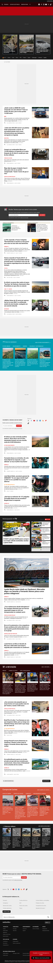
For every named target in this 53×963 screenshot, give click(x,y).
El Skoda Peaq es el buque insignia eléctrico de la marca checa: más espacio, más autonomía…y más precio (8, 811)
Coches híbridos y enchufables (42, 900)
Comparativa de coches (41, 905)
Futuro (20, 908)
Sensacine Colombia (26, 955)
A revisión (9, 667)
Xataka (4, 928)
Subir (46, 922)
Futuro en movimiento (10, 341)
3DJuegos (15, 928)
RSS (43, 420)
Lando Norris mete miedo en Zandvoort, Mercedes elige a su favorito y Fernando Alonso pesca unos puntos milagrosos (24, 591)
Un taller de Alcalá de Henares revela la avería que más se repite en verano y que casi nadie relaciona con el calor (45, 687)
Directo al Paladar (36, 928)
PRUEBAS (6, 4)
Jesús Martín (10, 774)
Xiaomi (24, 57)
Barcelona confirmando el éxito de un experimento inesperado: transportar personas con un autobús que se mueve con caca (45, 363)
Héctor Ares (10, 277)
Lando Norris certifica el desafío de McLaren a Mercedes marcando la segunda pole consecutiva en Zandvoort (16, 645)
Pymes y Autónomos (16, 943)
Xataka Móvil (5, 930)
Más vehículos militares (44, 826)
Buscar (48, 917)
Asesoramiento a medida (39, 793)
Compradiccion (5, 945)
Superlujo (6, 503)
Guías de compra (7, 793)
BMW (5, 116)
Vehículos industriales (9, 176)
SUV (20, 903)
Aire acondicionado (25, 670)
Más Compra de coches (43, 789)
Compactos (5, 903)
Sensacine (25, 928)
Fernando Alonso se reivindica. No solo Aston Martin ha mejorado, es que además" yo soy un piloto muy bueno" (16, 459)
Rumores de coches (7, 905)
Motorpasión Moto (10, 484)
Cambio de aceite (13, 670)
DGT (5, 57)
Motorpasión (10, 519)
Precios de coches (23, 905)
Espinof (24, 930)
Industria (6, 138)
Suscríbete (42, 215)
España (45, 57)
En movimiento (16, 346)
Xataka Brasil (5, 955)
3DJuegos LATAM (16, 953)
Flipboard (46, 420)
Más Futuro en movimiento (42, 342)
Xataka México (5, 953)
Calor (13, 57)
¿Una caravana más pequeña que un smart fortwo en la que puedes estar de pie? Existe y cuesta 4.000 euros (16, 703)
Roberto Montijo (11, 253)
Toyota (29, 57)
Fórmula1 (6, 246)
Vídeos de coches (8, 158)
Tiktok (50, 4)
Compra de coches (10, 790)
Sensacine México (26, 953)
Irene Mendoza (10, 163)
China (17, 57)
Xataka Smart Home (6, 934)
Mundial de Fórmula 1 (40, 908)
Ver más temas (6, 911)
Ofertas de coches (18, 793)
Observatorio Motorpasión (10, 633)
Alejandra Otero (11, 122)
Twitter (48, 4)
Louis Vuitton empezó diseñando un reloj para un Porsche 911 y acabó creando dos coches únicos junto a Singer (26, 50)
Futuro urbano (6, 346)
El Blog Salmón (15, 941)
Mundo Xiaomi (5, 936)
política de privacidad (24, 217)
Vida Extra (14, 930)
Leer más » (20, 120)
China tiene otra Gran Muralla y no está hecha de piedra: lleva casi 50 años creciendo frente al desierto (32, 362)
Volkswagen (34, 57)
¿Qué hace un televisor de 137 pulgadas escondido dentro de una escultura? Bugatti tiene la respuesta (16, 498)
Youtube (46, 4)
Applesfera (5, 932)
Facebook (41, 4)
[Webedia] (50, 1)
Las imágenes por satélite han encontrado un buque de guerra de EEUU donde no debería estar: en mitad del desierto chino (16, 842)
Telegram (39, 4)
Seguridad (6, 308)
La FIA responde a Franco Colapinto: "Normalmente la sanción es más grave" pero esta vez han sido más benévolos (16, 241)
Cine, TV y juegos (8, 289)
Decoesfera (5, 943)
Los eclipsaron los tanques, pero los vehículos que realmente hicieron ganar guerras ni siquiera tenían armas (46, 841)
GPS (20, 57)
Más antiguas (46, 780)
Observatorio (24, 4)
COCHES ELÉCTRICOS (15, 4)
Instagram (43, 4)
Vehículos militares (10, 826)
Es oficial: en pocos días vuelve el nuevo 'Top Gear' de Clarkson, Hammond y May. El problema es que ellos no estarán (17, 284)
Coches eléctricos (23, 900)
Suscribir (19, 425)
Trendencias (5, 941)
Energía (25, 346)
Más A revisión (45, 667)
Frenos (9, 57)
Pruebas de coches (40, 903)
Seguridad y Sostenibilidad (36, 346)
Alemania (40, 57)
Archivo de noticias (9, 780)
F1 (30, 4)
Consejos (28, 793)
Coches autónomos (7, 908)
